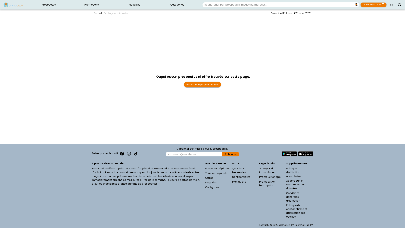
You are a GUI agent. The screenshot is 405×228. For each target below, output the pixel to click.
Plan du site (239, 182)
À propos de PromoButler (267, 170)
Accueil (98, 13)
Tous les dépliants (216, 173)
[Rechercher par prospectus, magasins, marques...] (356, 4)
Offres (209, 178)
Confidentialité (241, 177)
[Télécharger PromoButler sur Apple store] (305, 153)
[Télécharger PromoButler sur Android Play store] (289, 153)
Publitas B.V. (306, 225)
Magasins (211, 182)
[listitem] (48, 4)
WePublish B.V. (286, 225)
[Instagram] (129, 153)
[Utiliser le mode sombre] (399, 5)
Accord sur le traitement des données (295, 184)
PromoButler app (270, 177)
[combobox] (278, 5)
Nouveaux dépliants (217, 168)
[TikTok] (136, 153)
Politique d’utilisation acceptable (293, 172)
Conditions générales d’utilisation (293, 197)
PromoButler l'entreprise (267, 183)
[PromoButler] (14, 5)
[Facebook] (122, 153)
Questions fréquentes (239, 170)
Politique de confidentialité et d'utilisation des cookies (296, 210)
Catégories (212, 187)
